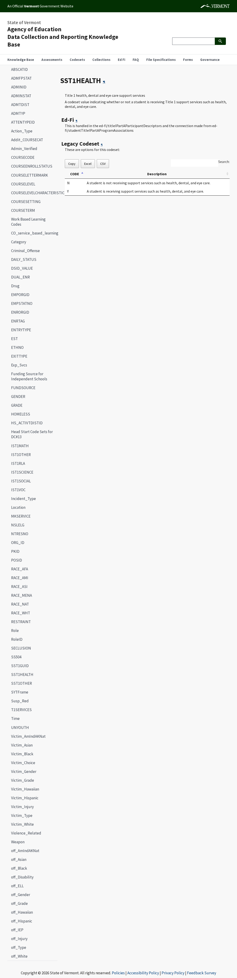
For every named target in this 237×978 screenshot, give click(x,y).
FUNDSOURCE (23, 387)
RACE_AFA (19, 569)
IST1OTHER (21, 454)
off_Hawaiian (22, 912)
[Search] (220, 41)
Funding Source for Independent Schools (29, 376)
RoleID (16, 639)
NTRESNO (19, 533)
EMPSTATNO (21, 303)
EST (14, 338)
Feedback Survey (201, 972)
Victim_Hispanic (24, 797)
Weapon (18, 841)
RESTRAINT (21, 621)
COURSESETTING (26, 201)
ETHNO (17, 347)
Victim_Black (22, 753)
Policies (118, 972)
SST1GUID (20, 665)
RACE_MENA (21, 595)
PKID (15, 551)
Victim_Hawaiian (25, 789)
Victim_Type (21, 815)
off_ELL (17, 885)
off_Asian (18, 859)
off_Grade (19, 903)
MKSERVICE (21, 516)
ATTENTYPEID (23, 122)
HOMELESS (20, 414)
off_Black (19, 868)
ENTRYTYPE (21, 329)
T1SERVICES (21, 709)
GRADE (16, 405)
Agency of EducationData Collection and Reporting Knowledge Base (62, 36)
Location (18, 507)
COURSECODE (22, 157)
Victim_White (22, 824)
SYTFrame (19, 692)
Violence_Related (26, 833)
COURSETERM (23, 210)
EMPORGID (20, 294)
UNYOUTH (20, 727)
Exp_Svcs (19, 365)
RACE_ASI (19, 586)
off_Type (18, 947)
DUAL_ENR (20, 277)
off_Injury (19, 938)
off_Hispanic (21, 921)
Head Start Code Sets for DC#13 (32, 434)
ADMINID (18, 87)
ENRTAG (18, 321)
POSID (16, 560)
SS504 (16, 656)
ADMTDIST (20, 104)
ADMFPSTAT (21, 78)
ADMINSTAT (21, 95)
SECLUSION (21, 648)
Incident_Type (23, 498)
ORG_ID (17, 542)
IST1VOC (18, 489)
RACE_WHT (20, 613)
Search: (224, 161)
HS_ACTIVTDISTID (27, 422)
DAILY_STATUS (23, 259)
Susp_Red (20, 700)
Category (18, 241)
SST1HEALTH (20, 674)
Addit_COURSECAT (27, 139)
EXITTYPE (19, 356)
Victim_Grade (22, 780)
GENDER (18, 396)
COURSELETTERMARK (29, 175)
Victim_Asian (22, 745)
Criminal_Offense (25, 250)
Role (15, 630)
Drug (15, 285)
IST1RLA (18, 463)
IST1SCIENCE (22, 472)
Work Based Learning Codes (28, 222)
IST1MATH (20, 445)
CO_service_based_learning (34, 233)
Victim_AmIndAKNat (28, 736)
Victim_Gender (23, 771)
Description (157, 174)
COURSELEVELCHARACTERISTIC (34, 192)
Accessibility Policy (143, 972)
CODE (74, 174)
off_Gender (20, 894)
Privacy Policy (173, 972)
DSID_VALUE (22, 268)
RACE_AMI (19, 577)
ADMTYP (18, 113)
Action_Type (21, 131)
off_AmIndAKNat (25, 850)
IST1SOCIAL (21, 481)
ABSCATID (19, 69)
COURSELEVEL (23, 184)
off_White (19, 956)
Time (15, 718)
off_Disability (22, 877)
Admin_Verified (24, 148)
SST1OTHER (21, 683)
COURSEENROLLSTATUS (31, 166)
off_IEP (17, 929)
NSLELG (17, 525)
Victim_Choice (23, 762)
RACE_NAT (20, 604)
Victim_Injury (22, 806)
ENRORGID (20, 312)
